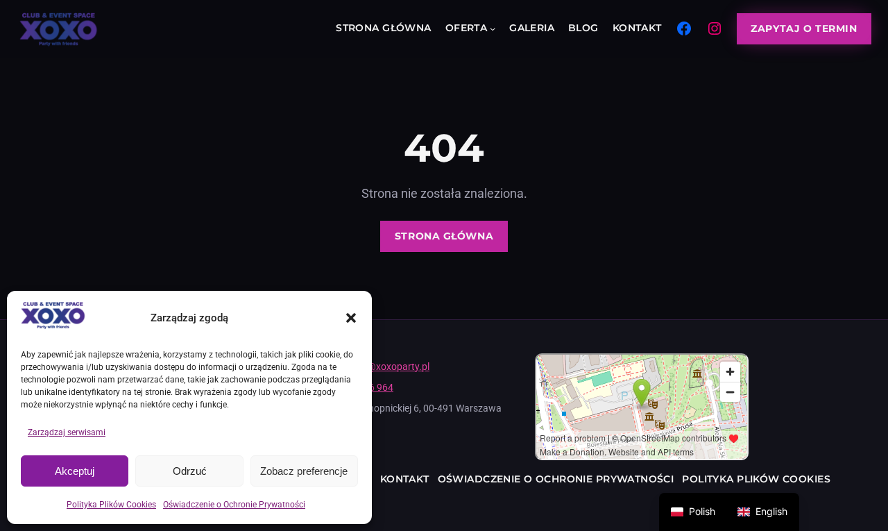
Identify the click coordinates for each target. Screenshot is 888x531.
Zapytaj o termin (804, 28)
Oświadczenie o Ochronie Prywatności (234, 504)
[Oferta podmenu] (492, 28)
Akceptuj (74, 471)
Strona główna (444, 236)
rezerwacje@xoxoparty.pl (375, 366)
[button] (351, 318)
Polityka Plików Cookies (111, 504)
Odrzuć (190, 471)
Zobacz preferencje (304, 471)
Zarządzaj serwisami (66, 432)
